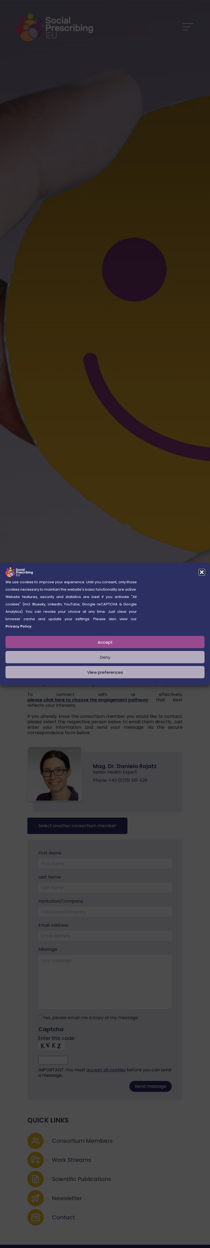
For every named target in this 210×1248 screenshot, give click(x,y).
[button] (202, 572)
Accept (105, 642)
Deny (105, 657)
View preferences (105, 672)
